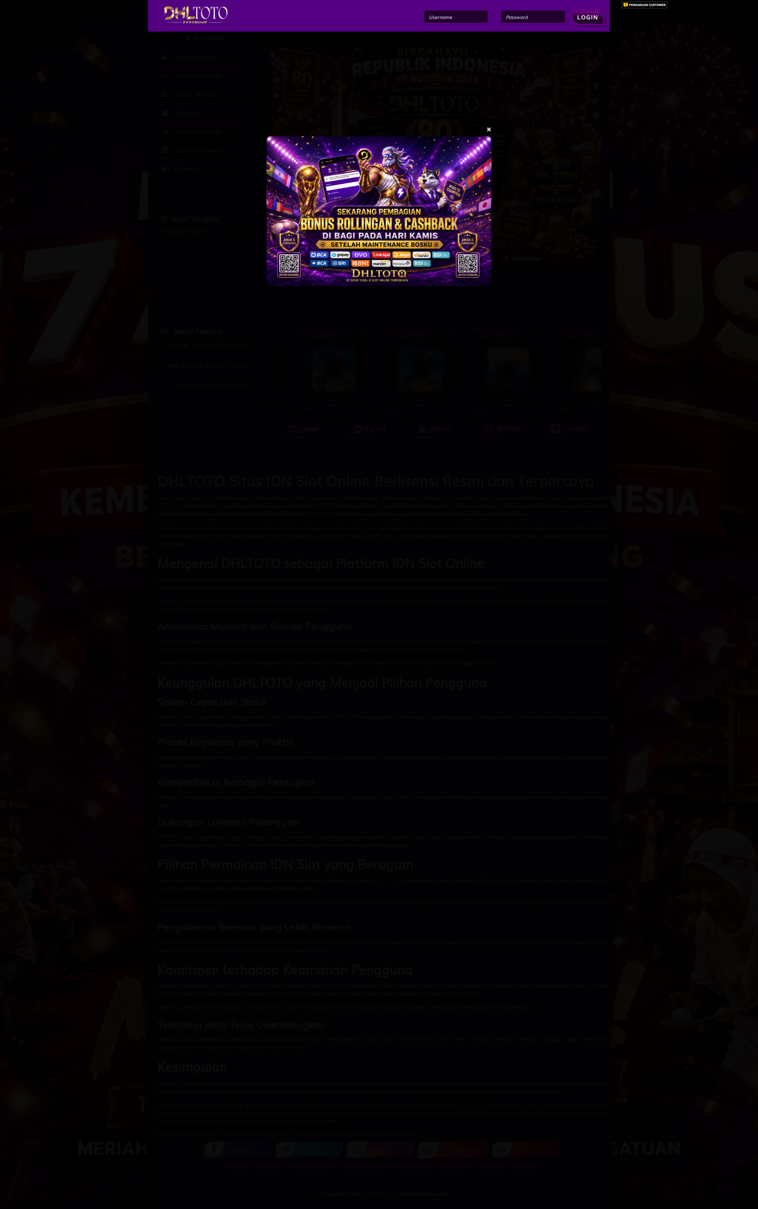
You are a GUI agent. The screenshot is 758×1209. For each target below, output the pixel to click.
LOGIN (588, 17)
